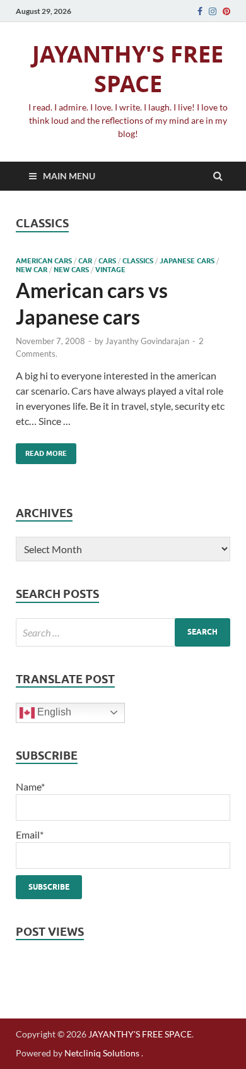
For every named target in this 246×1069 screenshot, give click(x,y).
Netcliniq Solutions (101, 1053)
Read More (41, 450)
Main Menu (69, 175)
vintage (110, 269)
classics (137, 260)
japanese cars (187, 260)
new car (31, 269)
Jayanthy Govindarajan (147, 341)
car (85, 260)
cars (107, 260)
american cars (44, 260)
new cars (71, 269)
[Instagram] (213, 11)
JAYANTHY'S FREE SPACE (127, 69)
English (53, 712)
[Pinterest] (226, 11)
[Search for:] (123, 632)
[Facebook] (200, 11)
